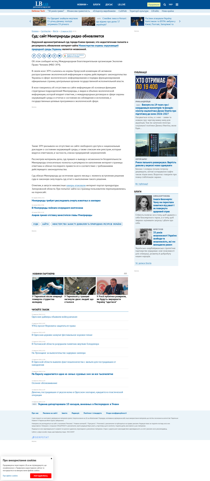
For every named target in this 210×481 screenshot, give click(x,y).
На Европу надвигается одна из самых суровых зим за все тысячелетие (72, 374)
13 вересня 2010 (66, 31)
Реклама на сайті (50, 413)
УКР (171, 4)
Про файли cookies (10, 476)
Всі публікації (142, 184)
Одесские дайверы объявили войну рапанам (54, 316)
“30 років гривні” (56, 10)
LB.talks (155, 10)
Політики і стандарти (93, 413)
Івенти (64, 413)
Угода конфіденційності (116, 413)
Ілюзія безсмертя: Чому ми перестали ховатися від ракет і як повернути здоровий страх (164, 205)
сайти (45, 224)
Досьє (109, 4)
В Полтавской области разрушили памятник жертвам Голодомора (65, 343)
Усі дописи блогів (143, 263)
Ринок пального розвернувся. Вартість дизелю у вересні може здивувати (156, 164)
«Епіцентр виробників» (104, 10)
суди (35, 224)
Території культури (139, 10)
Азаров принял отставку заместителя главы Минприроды (62, 215)
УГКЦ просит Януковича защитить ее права (53, 325)
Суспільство (46, 31)
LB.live (121, 4)
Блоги (96, 4)
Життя (55, 31)
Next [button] (179, 21)
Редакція (75, 413)
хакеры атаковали (76, 185)
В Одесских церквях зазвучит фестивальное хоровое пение (62, 334)
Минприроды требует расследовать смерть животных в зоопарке (66, 200)
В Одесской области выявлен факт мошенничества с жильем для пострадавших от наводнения (74, 363)
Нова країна (168, 10)
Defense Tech (38, 10)
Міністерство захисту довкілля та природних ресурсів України (86, 224)
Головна (35, 31)
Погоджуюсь (41, 476)
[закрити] (51, 458)
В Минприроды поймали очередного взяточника (57, 207)
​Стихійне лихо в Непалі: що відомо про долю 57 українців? (111, 21)
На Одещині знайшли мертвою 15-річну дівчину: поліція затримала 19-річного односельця (62, 23)
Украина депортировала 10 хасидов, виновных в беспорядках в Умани (76, 404)
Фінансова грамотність (78, 10)
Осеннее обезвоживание (44, 383)
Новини (81, 4)
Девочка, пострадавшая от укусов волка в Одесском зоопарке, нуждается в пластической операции (77, 394)
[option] (56, 21)
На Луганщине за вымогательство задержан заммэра (59, 352)
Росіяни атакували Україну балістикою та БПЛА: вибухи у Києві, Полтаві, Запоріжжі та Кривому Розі (160, 23)
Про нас (35, 413)
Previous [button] (30, 21)
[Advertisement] (80, 126)
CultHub (123, 10)
